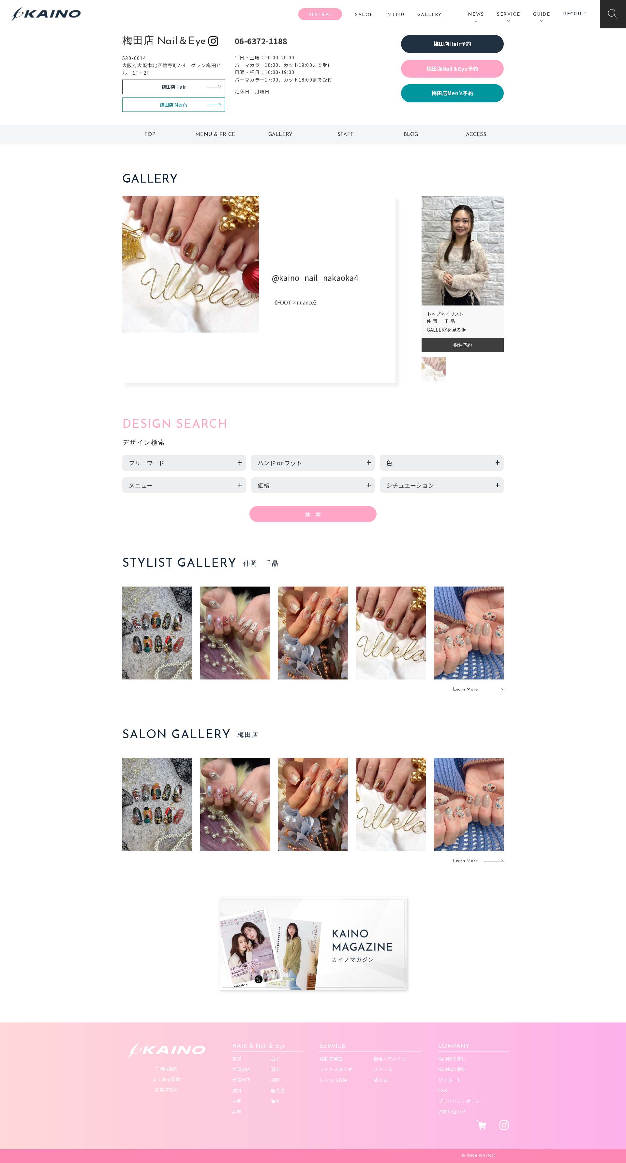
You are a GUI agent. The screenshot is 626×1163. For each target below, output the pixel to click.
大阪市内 (241, 1069)
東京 (237, 1058)
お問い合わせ (452, 1111)
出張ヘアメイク (390, 1058)
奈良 (237, 1101)
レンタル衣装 (334, 1080)
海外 (275, 1101)
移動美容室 (331, 1058)
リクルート (449, 1080)
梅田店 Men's (173, 104)
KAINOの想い (452, 1058)
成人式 (381, 1080)
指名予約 (462, 345)
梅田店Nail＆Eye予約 (452, 68)
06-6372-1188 (261, 41)
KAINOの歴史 (452, 1069)
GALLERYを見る (444, 329)
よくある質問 (166, 1079)
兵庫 (237, 1111)
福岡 (275, 1080)
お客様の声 (166, 1089)
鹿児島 (278, 1090)
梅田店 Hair (173, 86)
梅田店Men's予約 (452, 93)
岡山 (275, 1069)
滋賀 (237, 1090)
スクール (383, 1069)
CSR (442, 1090)
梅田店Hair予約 (452, 44)
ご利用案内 (166, 1068)
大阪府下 (241, 1080)
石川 (275, 1058)
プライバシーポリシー (461, 1101)
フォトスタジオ (336, 1069)
